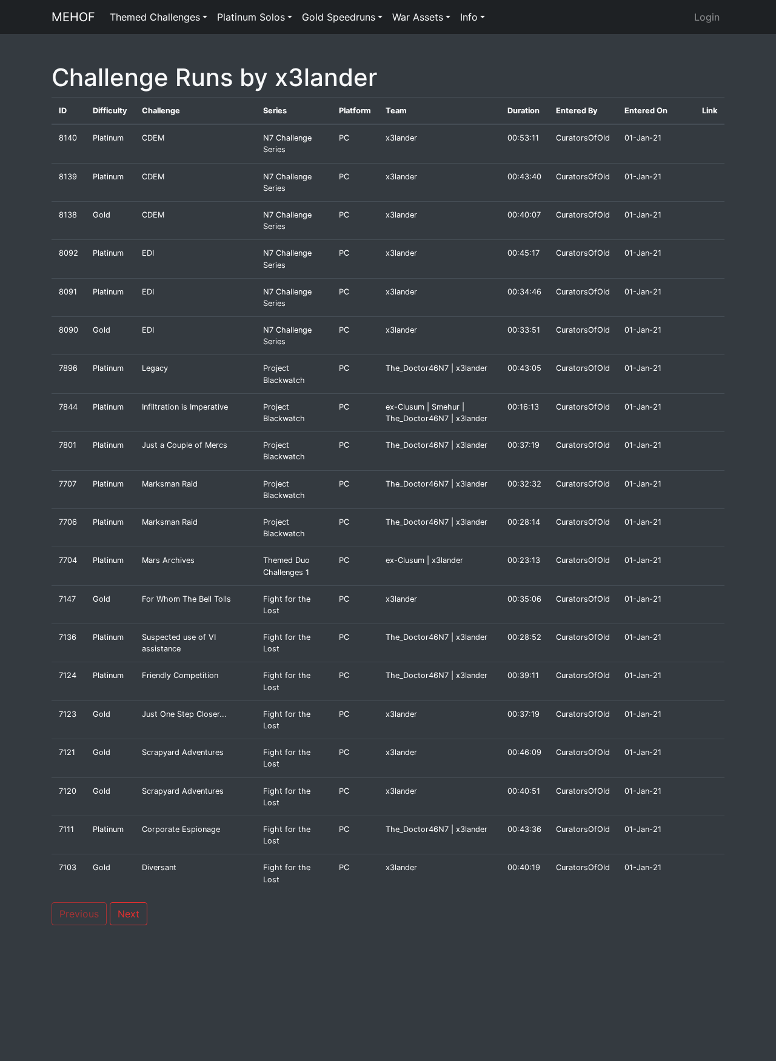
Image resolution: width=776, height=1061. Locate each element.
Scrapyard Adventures (183, 752)
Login (707, 17)
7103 (67, 867)
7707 (67, 483)
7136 (67, 637)
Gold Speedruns (338, 17)
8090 (68, 329)
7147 (67, 599)
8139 (68, 176)
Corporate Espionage (181, 829)
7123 (67, 714)
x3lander (401, 137)
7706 (68, 522)
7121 (67, 752)
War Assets (417, 17)
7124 (67, 675)
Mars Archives (168, 560)
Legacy (155, 368)
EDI (148, 253)
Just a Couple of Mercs (184, 445)
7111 (66, 829)
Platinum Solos (251, 17)
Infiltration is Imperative (185, 406)
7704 (68, 560)
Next (128, 914)
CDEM (153, 137)
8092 (68, 253)
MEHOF (73, 17)
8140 (68, 137)
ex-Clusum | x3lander (424, 560)
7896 (68, 368)
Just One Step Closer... (184, 714)
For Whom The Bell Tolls (186, 599)
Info (469, 17)
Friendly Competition (180, 675)
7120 (67, 791)
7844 (68, 406)
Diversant (159, 867)
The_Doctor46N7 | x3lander (436, 368)
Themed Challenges (155, 17)
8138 (68, 214)
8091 (68, 291)
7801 (67, 445)
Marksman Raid (170, 483)
